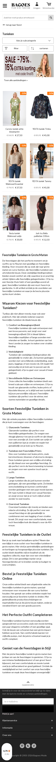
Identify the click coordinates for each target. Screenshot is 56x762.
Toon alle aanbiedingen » (16, 80)
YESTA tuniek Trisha (42, 129)
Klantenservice (9, 720)
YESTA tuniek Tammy (41, 181)
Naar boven (28, 685)
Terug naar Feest (13, 24)
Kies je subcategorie (26, 40)
